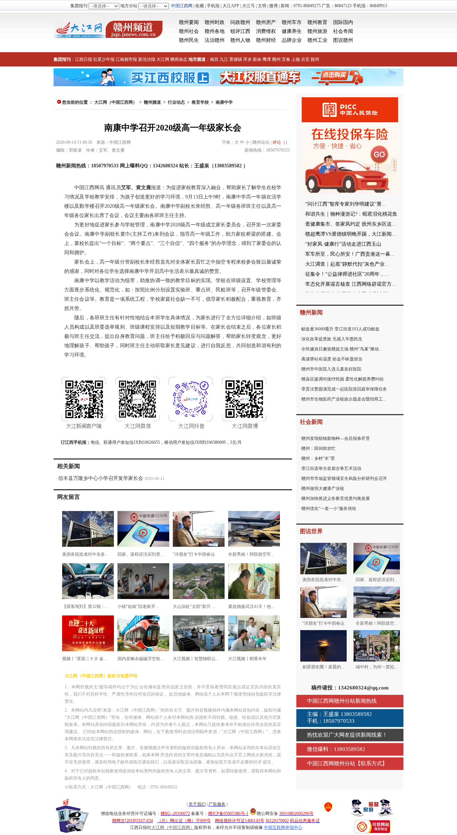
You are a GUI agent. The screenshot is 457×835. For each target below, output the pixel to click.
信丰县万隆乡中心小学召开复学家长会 (100, 478)
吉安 (305, 59)
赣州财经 (266, 40)
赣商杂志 (178, 59)
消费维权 (266, 31)
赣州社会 (189, 31)
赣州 (276, 59)
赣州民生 (189, 40)
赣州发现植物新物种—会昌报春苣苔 (335, 438)
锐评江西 (240, 31)
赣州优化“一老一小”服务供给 (328, 508)
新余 (257, 59)
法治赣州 (215, 40)
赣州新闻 (311, 312)
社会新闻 (311, 422)
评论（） (281, 142)
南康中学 (224, 102)
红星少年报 (104, 59)
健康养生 (292, 31)
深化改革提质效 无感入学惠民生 (331, 339)
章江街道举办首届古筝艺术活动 (331, 468)
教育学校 (200, 102)
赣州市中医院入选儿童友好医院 (331, 369)
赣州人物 (240, 40)
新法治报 (146, 59)
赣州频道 (152, 102)
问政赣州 (240, 22)
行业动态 (176, 102)
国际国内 (343, 22)
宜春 (286, 59)
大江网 (162, 59)
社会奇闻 (343, 31)
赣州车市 (292, 22)
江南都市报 (126, 59)
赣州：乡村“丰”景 (318, 458)
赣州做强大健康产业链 (322, 488)
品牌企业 (292, 40)
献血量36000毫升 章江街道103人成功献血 (340, 328)
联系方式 (371, 763)
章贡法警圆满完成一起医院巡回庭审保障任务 (344, 389)
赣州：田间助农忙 (318, 448)
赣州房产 (266, 22)
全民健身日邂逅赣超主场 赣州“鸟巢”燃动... (341, 349)
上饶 (295, 59)
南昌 (214, 59)
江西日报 (83, 59)
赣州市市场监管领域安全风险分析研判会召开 (344, 478)
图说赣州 (343, 40)
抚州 (315, 59)
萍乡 (247, 59)
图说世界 (311, 531)
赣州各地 (215, 31)
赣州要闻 (189, 22)
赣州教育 (317, 22)
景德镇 (235, 59)
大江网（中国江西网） (115, 102)
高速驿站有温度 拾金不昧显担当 (331, 359)
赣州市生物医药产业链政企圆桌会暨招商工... (343, 399)
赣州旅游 (317, 31)
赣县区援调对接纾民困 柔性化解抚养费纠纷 (342, 379)
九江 (224, 59)
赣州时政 (215, 22)
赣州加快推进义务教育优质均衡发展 (335, 498)
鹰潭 (266, 59)
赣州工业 (317, 40)
